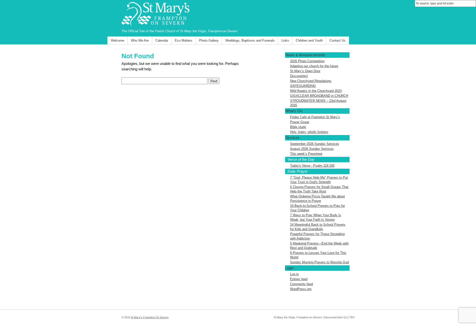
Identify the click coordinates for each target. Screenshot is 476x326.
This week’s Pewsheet (306, 154)
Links (285, 40)
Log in (294, 274)
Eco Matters (183, 40)
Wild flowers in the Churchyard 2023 (316, 91)
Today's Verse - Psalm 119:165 (312, 165)
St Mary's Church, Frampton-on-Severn (238, 14)
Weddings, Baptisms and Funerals (250, 40)
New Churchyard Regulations (310, 81)
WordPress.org (300, 289)
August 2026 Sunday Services (312, 149)
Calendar (161, 40)
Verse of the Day (301, 159)
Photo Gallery (209, 40)
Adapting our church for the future (314, 66)
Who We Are (140, 40)
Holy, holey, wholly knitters (309, 132)
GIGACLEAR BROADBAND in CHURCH (319, 96)
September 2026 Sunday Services (314, 144)
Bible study (298, 127)
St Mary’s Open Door (305, 71)
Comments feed (301, 284)
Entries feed (298, 279)
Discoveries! (299, 76)
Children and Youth (309, 40)
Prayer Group (299, 122)
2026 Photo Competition (307, 61)
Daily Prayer (298, 171)
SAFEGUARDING (303, 86)
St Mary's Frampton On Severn (150, 317)
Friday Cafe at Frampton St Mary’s (315, 117)
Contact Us (337, 40)
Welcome (117, 40)
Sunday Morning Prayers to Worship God (319, 262)
